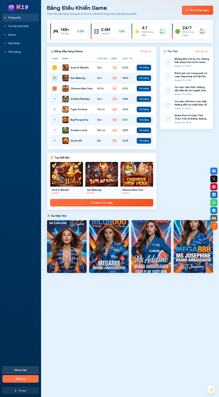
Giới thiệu (14, 43)
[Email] (213, 218)
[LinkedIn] (213, 194)
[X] (213, 178)
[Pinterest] (213, 186)
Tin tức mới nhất (18, 26)
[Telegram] (213, 210)
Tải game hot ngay (102, 202)
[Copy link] (213, 226)
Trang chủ (14, 17)
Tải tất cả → (146, 51)
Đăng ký (20, 378)
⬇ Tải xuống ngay (197, 10)
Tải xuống (14, 51)
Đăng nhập (20, 370)
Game (12, 34)
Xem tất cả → (202, 51)
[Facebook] (213, 171)
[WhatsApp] (213, 202)
